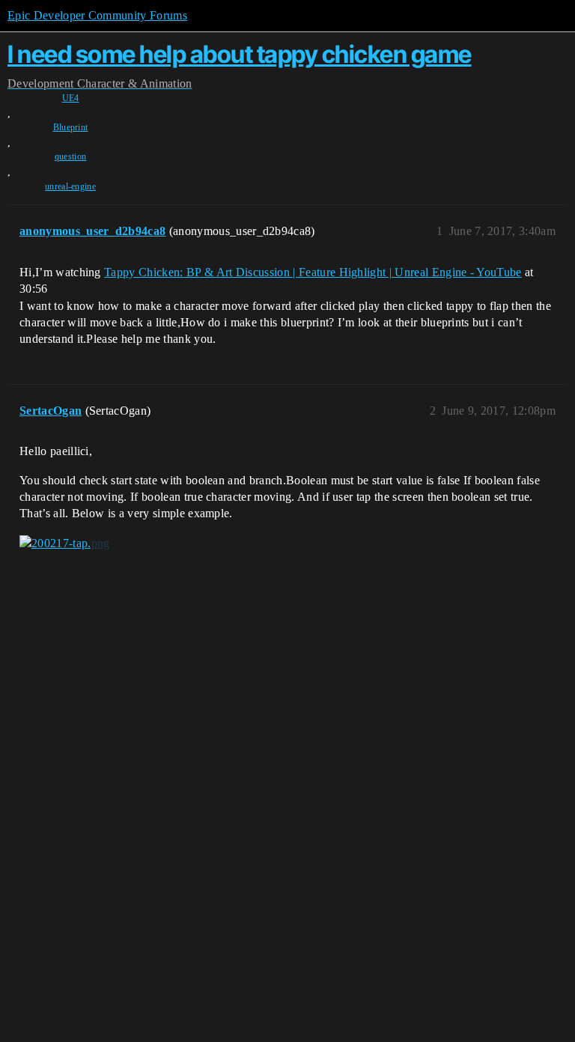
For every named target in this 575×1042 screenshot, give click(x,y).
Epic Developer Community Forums (97, 15)
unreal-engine (70, 186)
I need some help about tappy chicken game (239, 54)
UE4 (70, 98)
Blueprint (70, 127)
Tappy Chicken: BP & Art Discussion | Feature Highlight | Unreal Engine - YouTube (313, 272)
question (71, 156)
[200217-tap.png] (64, 543)
